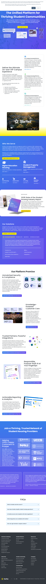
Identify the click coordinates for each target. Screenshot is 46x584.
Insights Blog (33, 544)
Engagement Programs (5, 552)
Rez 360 (17, 540)
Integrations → (27, 254)
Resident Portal (4, 550)
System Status (33, 546)
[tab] (8, 237)
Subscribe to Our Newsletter (36, 549)
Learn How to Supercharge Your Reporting (11, 413)
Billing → (26, 250)
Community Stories (19, 560)
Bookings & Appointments (6, 540)
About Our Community (20, 558)
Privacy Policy (37, 578)
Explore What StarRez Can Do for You (10, 158)
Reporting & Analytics (20, 538)
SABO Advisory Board (20, 561)
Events (32, 540)
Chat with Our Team (22, 27)
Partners (32, 563)
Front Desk (3, 544)
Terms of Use (42, 578)
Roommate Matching (5, 546)
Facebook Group (19, 563)
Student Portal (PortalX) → (11, 252)
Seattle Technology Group (21, 570)
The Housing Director (20, 572)
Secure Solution (19, 543)
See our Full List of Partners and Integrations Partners (14, 352)
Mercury (17, 573)
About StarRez (33, 558)
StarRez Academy (34, 538)
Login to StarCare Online (32, 327)
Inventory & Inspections (5, 541)
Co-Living (3, 566)
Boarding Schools (4, 564)
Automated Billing (4, 543)
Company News (34, 560)
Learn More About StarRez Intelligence (33, 382)
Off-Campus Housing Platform (21, 569)
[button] (23, 504)
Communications (4, 547)
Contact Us (33, 561)
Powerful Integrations (20, 541)
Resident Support (4, 549)
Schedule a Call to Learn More (9, 233)
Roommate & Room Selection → (12, 254)
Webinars (32, 541)
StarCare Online (19, 567)
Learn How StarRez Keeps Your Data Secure (12, 295)
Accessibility (33, 547)
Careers (32, 564)
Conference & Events (5, 538)
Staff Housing (3, 567)
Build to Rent (3, 563)
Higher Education (4, 558)
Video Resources (34, 543)
